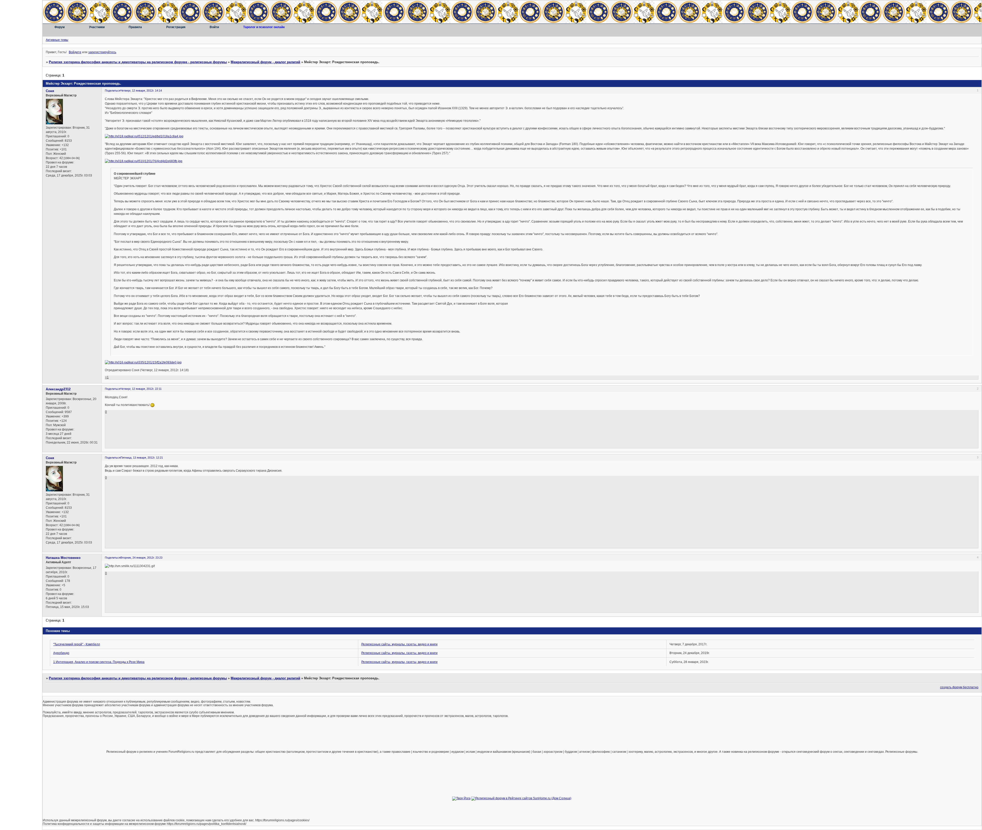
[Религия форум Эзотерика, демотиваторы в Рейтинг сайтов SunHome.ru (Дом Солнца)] (521, 798)
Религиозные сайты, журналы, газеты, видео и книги (399, 644)
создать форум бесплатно (959, 687)
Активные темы (57, 40)
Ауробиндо (61, 653)
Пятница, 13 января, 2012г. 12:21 (141, 457)
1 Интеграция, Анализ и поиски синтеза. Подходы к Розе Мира (98, 662)
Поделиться (112, 90)
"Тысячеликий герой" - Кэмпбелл (76, 644)
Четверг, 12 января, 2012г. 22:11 (141, 388)
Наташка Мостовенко (63, 558)
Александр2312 (58, 389)
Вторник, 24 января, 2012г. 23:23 (141, 557)
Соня (50, 91)
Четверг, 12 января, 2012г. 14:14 (141, 90)
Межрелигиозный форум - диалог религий (265, 62)
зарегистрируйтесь (102, 52)
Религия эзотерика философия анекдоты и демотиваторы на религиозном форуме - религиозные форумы (138, 62)
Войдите (75, 52)
